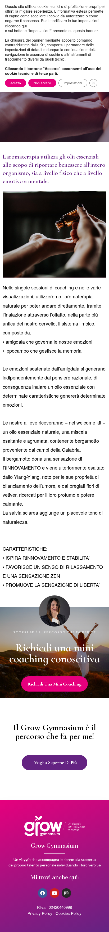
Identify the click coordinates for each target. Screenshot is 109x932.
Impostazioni (73, 83)
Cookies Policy (68, 913)
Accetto (15, 83)
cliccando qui (16, 25)
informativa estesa (72, 11)
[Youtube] (54, 893)
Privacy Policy (40, 913)
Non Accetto (42, 83)
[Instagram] (66, 893)
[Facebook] (42, 893)
